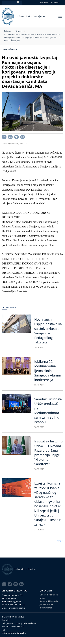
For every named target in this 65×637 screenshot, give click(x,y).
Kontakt (5, 620)
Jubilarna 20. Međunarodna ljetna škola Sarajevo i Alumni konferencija (47, 370)
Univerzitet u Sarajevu (30, 16)
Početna (7, 31)
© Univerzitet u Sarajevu (13, 617)
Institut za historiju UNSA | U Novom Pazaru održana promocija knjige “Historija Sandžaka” (48, 452)
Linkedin (22, 584)
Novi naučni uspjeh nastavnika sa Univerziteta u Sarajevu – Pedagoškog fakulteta (48, 330)
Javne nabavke (46, 604)
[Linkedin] (10, 136)
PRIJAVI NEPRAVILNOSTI (13, 626)
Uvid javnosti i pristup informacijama (19, 623)
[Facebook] (4, 136)
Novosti (19, 31)
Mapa (42, 598)
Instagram (16, 584)
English (44, 2)
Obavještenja (10, 50)
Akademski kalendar (49, 601)
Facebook (5, 584)
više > (60, 541)
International (46, 608)
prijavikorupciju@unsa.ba (14, 633)
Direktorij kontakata (49, 595)
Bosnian (55, 2)
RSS (3, 630)
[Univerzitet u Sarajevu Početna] (8, 16)
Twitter (10, 584)
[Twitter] (16, 136)
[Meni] (60, 16)
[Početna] (8, 569)
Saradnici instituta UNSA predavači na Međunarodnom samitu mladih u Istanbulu (48, 410)
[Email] (22, 136)
